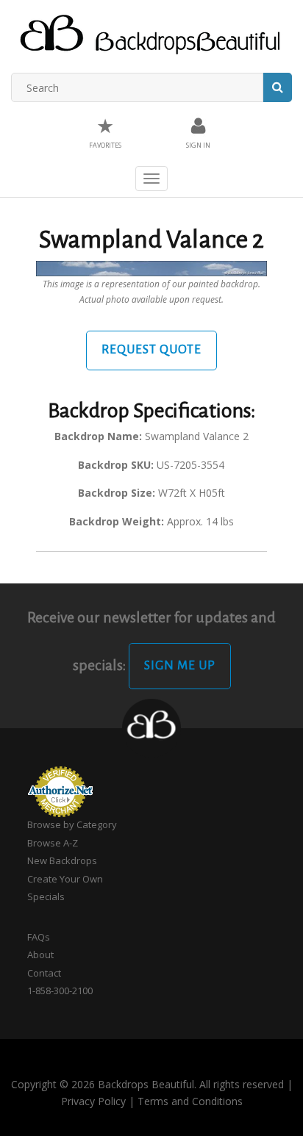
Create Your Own (65, 878)
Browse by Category (72, 824)
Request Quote (151, 349)
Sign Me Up (179, 665)
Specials (46, 896)
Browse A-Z (52, 842)
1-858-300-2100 (60, 990)
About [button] (40, 954)
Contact (44, 972)
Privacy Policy (93, 1101)
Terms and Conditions (190, 1101)
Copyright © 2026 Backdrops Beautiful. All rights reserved (147, 1084)
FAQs (38, 936)
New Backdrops (62, 860)
